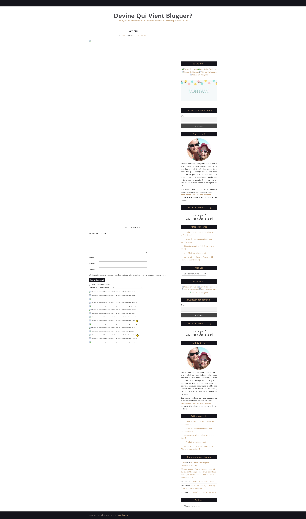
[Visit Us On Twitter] (190, 69)
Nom (91, 258)
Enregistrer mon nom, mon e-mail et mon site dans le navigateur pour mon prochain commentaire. (129, 275)
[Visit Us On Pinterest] (190, 72)
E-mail (92, 264)
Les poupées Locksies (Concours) (203, 492)
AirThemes (123, 515)
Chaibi (183, 462)
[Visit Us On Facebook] (207, 69)
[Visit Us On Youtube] (208, 72)
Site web (92, 270)
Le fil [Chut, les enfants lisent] (195, 253)
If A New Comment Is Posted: (99, 284)
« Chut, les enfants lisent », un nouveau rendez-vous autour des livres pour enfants (198, 474)
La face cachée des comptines (203, 481)
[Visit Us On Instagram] (199, 75)
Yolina (123, 35)
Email (183, 116)
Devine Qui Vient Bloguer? (153, 15)
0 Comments (142, 35)
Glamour (132, 31)
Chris (183, 492)
